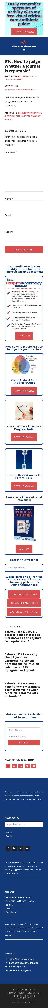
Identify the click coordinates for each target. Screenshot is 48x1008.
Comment (11, 152)
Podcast (10, 908)
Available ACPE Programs (18, 970)
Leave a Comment (14, 79)
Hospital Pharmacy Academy (20, 959)
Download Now (24, 391)
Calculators (11, 912)
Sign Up (24, 742)
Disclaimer (34, 993)
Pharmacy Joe (24, 43)
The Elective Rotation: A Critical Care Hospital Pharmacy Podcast (23, 116)
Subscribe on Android (24, 603)
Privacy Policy (16, 993)
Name (9, 198)
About (9, 832)
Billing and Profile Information (24, 997)
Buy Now (24, 549)
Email (9, 215)
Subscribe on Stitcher (24, 612)
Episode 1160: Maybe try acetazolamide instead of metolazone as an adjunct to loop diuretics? (23, 636)
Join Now (24, 335)
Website (9, 231)
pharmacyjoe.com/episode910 (21, 89)
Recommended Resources (19, 897)
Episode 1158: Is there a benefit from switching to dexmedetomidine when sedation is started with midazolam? (22, 690)
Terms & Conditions (24, 990)
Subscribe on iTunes (24, 594)
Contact (10, 836)
